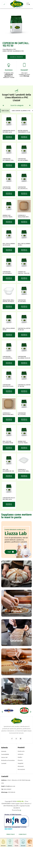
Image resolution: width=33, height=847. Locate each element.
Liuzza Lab (4, 757)
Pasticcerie (21, 751)
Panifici (20, 757)
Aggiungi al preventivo (16, 57)
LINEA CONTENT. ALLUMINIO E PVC (13, 51)
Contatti (3, 763)
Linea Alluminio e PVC (9, 49)
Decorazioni (21, 769)
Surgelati (20, 763)
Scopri (9, 551)
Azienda (3, 751)
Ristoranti (21, 766)
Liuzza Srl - (21, 801)
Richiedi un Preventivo (8, 760)
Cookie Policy (22, 834)
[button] (2, 712)
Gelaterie (20, 754)
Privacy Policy (11, 834)
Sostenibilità (5, 754)
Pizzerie (20, 760)
